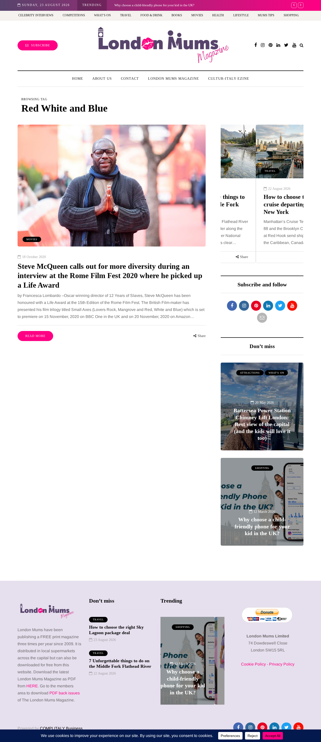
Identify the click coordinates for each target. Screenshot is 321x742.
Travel (125, 15)
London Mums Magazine (173, 78)
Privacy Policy (281, 664)
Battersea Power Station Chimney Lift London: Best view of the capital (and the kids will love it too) (262, 424)
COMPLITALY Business (61, 728)
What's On (276, 372)
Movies (197, 15)
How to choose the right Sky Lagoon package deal (116, 630)
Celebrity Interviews (35, 15)
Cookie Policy (253, 664)
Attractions (250, 372)
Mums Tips (266, 15)
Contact (130, 78)
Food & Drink (151, 15)
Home (77, 78)
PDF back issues (64, 693)
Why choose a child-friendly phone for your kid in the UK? (262, 526)
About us (102, 78)
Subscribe (40, 45)
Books (177, 15)
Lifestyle (241, 15)
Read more (35, 336)
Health (218, 15)
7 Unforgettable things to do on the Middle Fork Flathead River (120, 663)
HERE (32, 686)
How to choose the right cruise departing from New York (258, 204)
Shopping (291, 15)
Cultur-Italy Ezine (228, 78)
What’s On (102, 15)
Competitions (74, 15)
